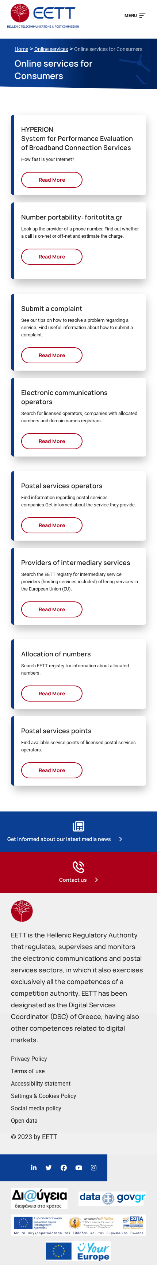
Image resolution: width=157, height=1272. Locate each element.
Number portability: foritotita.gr (71, 217)
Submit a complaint (52, 308)
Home (21, 49)
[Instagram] (94, 1168)
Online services (51, 49)
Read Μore (52, 179)
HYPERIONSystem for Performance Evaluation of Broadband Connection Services (77, 138)
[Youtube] (79, 1168)
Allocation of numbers (56, 653)
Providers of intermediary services (75, 562)
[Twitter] (49, 1168)
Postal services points (56, 730)
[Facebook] (64, 1168)
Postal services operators (62, 485)
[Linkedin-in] (34, 1168)
